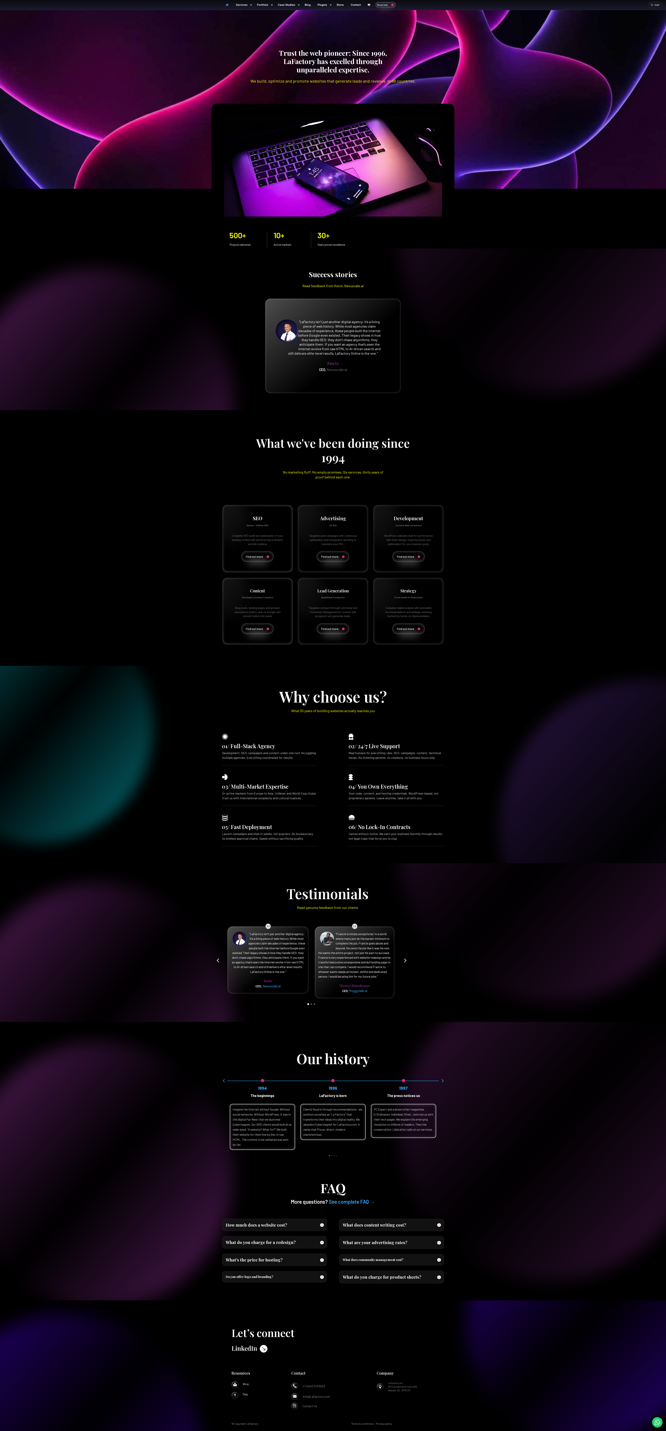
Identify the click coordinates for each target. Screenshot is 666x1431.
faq (245, 1394)
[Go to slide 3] (314, 1004)
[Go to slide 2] (311, 1004)
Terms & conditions (362, 1423)
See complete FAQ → (352, 1201)
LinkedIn (244, 1348)
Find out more (254, 556)
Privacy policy (384, 1423)
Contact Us (309, 1406)
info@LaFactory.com (316, 1396)
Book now (382, 4)
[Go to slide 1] (308, 1004)
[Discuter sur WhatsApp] (657, 1422)
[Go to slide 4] (336, 1155)
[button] (218, 960)
